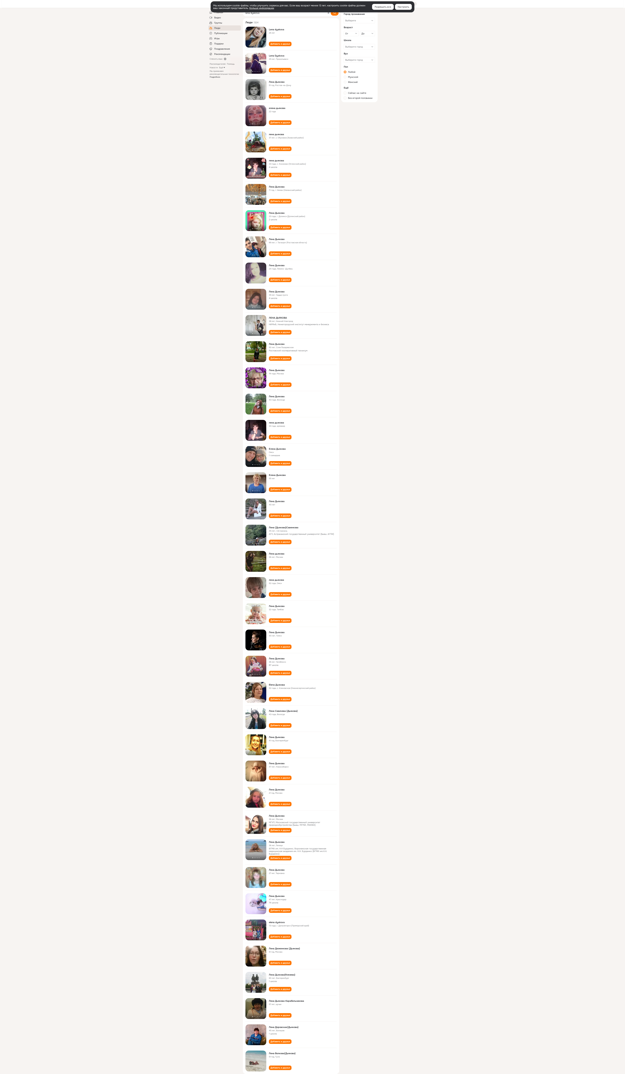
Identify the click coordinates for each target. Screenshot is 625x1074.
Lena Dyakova (276, 55)
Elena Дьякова (277, 684)
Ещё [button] (221, 67)
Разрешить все (383, 6)
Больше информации (261, 8)
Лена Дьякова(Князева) (282, 974)
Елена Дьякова (277, 448)
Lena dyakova (276, 29)
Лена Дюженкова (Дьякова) (284, 948)
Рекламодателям (218, 64)
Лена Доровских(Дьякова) (284, 1027)
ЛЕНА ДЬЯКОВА (278, 317)
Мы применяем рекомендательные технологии (224, 74)
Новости (214, 67)
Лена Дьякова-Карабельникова (286, 1000)
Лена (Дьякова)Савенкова (283, 527)
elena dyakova (277, 922)
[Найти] (335, 13)
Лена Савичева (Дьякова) (283, 710)
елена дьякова (277, 108)
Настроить (403, 6)
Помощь (231, 64)
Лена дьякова (276, 553)
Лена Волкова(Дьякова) (282, 1053)
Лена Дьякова (277, 81)
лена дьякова (276, 134)
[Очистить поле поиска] (328, 13)
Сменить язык (216, 59)
